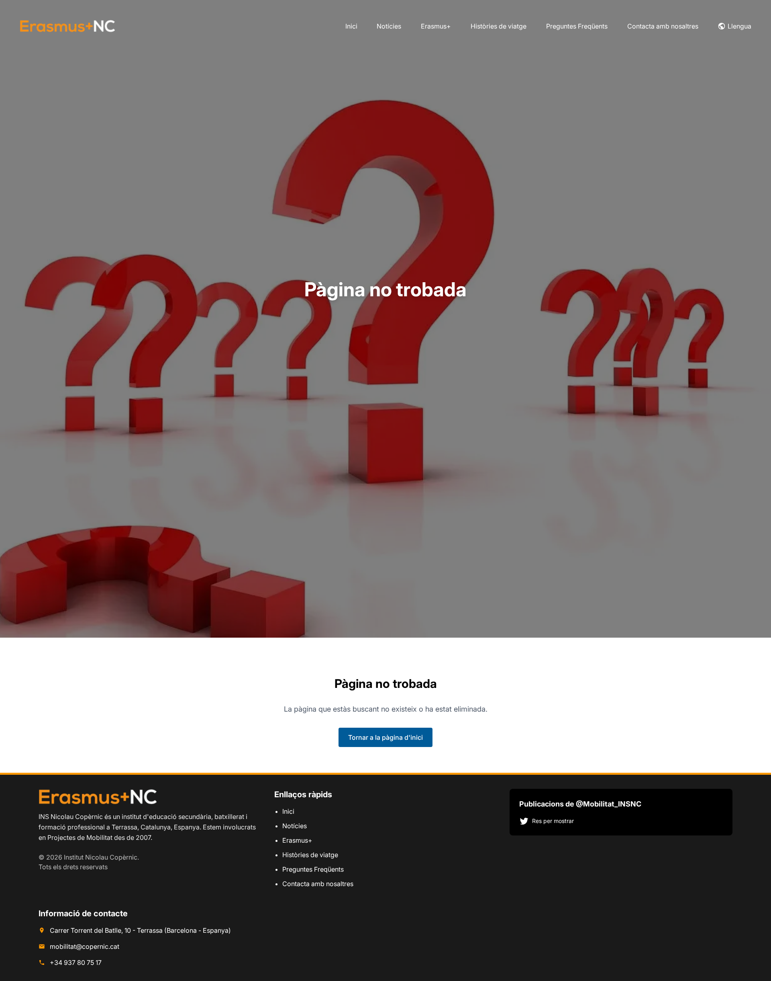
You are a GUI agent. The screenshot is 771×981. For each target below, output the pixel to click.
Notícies (389, 26)
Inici (351, 26)
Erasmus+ (436, 26)
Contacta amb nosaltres (662, 26)
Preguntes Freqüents (577, 26)
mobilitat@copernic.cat (84, 946)
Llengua (739, 26)
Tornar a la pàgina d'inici (385, 737)
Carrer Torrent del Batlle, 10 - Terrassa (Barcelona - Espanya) (140, 930)
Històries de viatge (498, 26)
